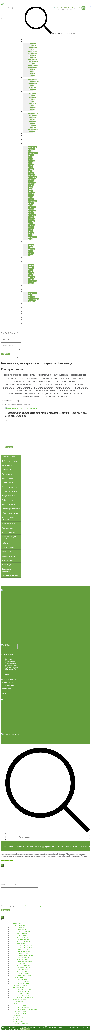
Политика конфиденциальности (26, 846)
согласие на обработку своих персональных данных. (30, 906)
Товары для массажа (72, 394)
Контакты (4, 691)
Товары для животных (47, 394)
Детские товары (78, 375)
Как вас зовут (6, 339)
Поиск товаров (57, 33)
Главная (4, 6)
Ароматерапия (44, 375)
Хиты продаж (49, 397)
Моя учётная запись (12, 745)
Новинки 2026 (8, 387)
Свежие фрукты (24, 387)
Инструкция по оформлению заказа (68, 846)
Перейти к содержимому (27, 2)
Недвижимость (6, 688)
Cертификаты (29, 375)
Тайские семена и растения (22, 394)
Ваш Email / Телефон (9, 333)
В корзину (9, 447)
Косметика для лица (42, 381)
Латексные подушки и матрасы (47, 384)
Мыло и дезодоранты (74, 384)
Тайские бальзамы (23, 390)
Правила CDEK (7, 682)
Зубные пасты (33, 378)
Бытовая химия (61, 375)
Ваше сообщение (7, 345)
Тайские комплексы (45, 390)
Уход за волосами (31, 397)
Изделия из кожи (50, 378)
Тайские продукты (66, 390)
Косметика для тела (66, 381)
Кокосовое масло (22, 381)
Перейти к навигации (9, 2)
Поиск (7, 747)
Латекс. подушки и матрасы (18, 384)
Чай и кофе (63, 397)
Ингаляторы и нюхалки (72, 378)
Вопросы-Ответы (7, 685)
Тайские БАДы (80, 387)
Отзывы (4, 694)
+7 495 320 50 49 (65, 7)
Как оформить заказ (8, 679)
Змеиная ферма (15, 378)
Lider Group (46, 848)
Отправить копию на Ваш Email (13, 358)
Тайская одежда (63, 387)
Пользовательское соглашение (46, 846)
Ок (21, 1029)
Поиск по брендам (12, 375)
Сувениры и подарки (43, 387)
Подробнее (26, 1029)
